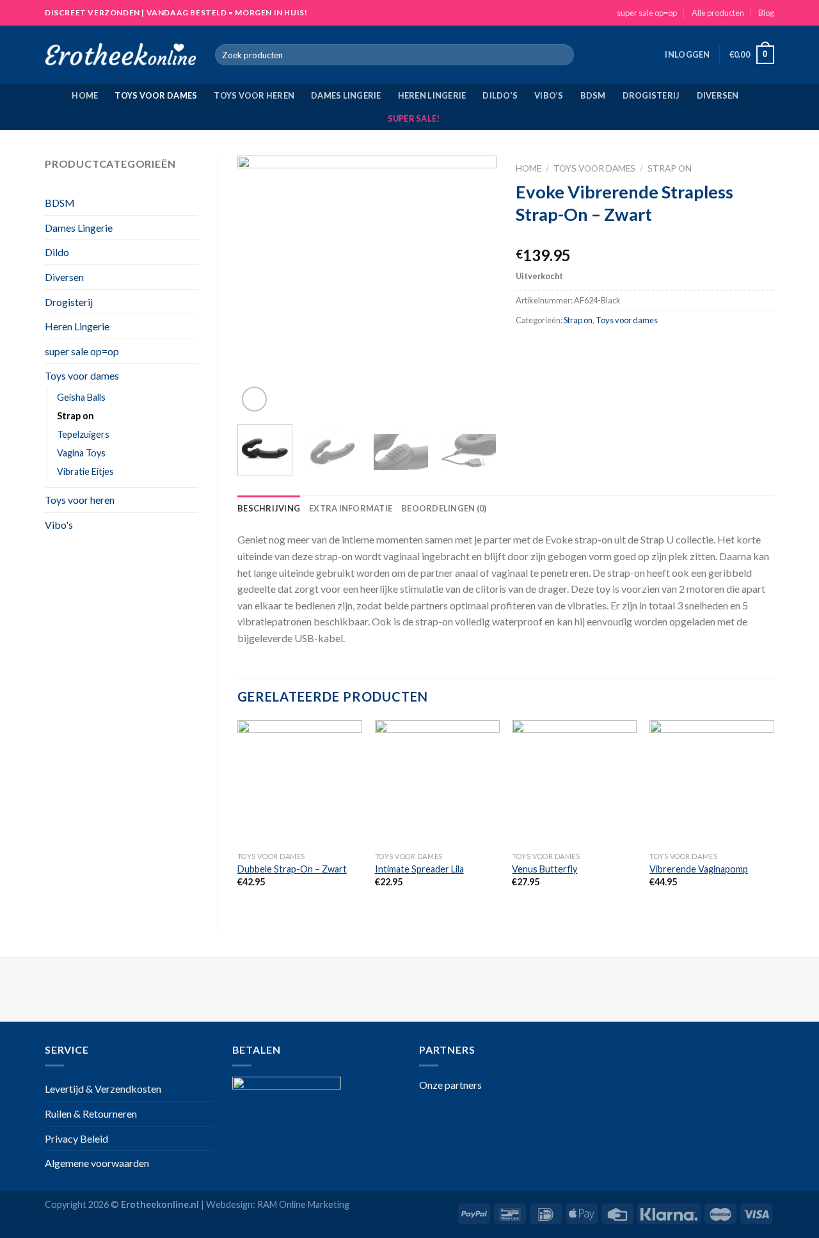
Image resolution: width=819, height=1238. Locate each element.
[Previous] (258, 285)
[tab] (268, 508)
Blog (766, 13)
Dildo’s (500, 95)
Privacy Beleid (76, 1138)
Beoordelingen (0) (443, 508)
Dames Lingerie (346, 95)
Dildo (57, 252)
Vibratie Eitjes (85, 471)
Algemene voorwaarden (97, 1163)
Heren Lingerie (432, 95)
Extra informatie (350, 508)
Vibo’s (549, 95)
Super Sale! (414, 118)
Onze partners (450, 1085)
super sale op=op (647, 13)
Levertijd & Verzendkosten (103, 1088)
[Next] (474, 285)
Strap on (75, 415)
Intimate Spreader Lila (419, 869)
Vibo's (59, 525)
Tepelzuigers (83, 434)
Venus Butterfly (544, 869)
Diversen (718, 95)
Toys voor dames (156, 95)
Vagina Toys (81, 452)
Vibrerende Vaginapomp (698, 869)
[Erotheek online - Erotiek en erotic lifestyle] (120, 55)
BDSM (593, 95)
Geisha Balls (81, 397)
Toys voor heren (254, 95)
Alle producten (718, 13)
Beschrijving (268, 508)
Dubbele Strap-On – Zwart (292, 869)
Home (85, 95)
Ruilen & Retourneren (91, 1113)
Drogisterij (651, 95)
